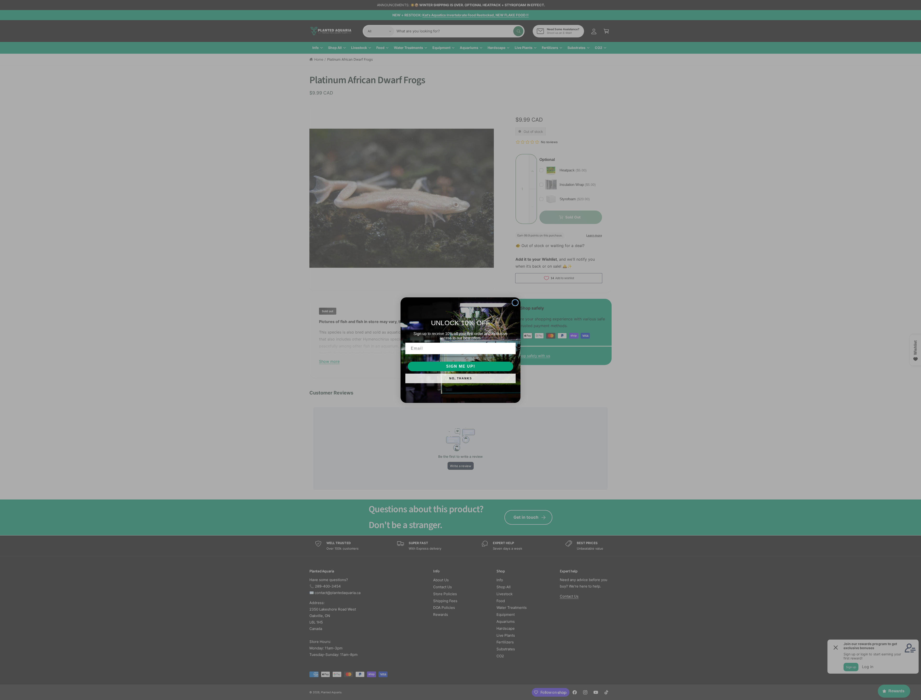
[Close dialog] (515, 303)
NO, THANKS (460, 378)
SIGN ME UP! (460, 366)
